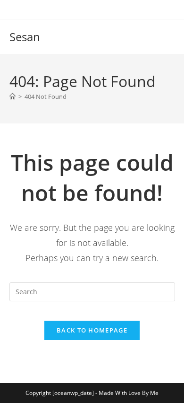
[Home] (12, 96)
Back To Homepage (92, 330)
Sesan (24, 36)
